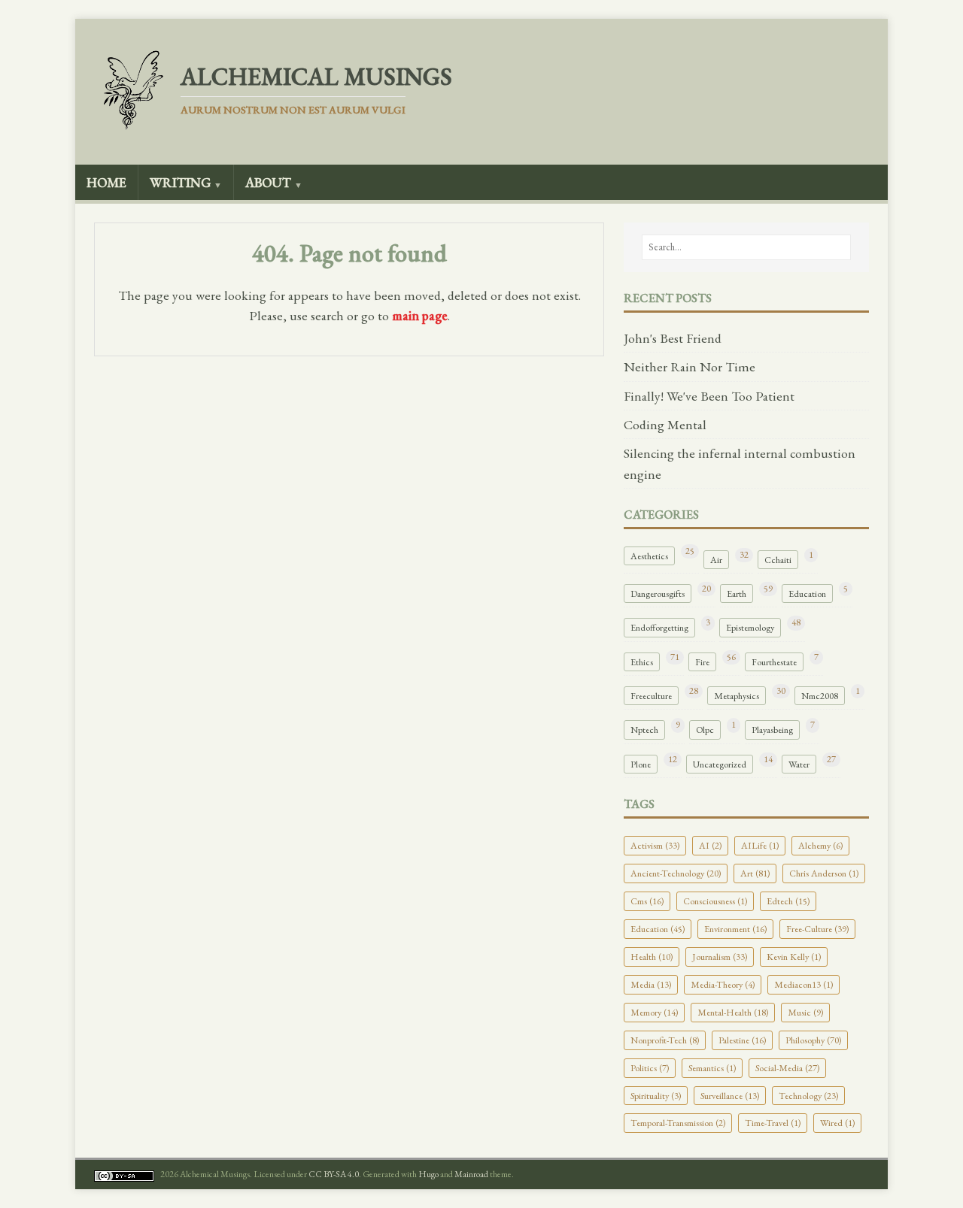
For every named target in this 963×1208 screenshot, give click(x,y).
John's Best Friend (672, 338)
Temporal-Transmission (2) (677, 1122)
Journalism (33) (719, 956)
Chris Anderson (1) (823, 873)
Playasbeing (772, 729)
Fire (702, 661)
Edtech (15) (788, 901)
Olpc (705, 729)
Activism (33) (654, 845)
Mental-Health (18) (732, 1012)
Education (807, 593)
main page (420, 315)
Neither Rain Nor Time (689, 366)
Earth (736, 593)
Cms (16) (647, 901)
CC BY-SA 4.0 (333, 1174)
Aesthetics (649, 556)
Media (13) (650, 984)
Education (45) (657, 928)
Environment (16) (735, 928)
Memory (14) (654, 1012)
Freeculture (651, 695)
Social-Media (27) (787, 1067)
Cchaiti (777, 559)
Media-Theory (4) (723, 984)
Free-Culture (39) (817, 928)
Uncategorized (719, 764)
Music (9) (805, 1012)
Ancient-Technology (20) (675, 873)
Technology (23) (808, 1095)
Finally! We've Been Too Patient (709, 395)
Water (799, 764)
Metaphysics (736, 695)
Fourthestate (774, 661)
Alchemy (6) (820, 845)
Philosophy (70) (813, 1040)
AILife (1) (760, 845)
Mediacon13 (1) (803, 984)
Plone (640, 764)
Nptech (644, 729)
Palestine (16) (742, 1040)
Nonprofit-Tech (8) (664, 1040)
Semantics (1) (712, 1067)
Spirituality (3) (655, 1095)
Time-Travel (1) (772, 1122)
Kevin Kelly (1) (794, 956)
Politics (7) (649, 1067)
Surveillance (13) (729, 1095)
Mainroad (471, 1174)
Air (716, 559)
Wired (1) (837, 1122)
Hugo (428, 1174)
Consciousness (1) (715, 901)
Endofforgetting (659, 627)
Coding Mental (665, 424)
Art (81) (755, 873)
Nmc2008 (819, 695)
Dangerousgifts (657, 593)
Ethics (641, 661)
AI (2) (710, 845)
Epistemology (750, 627)
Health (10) (651, 956)
